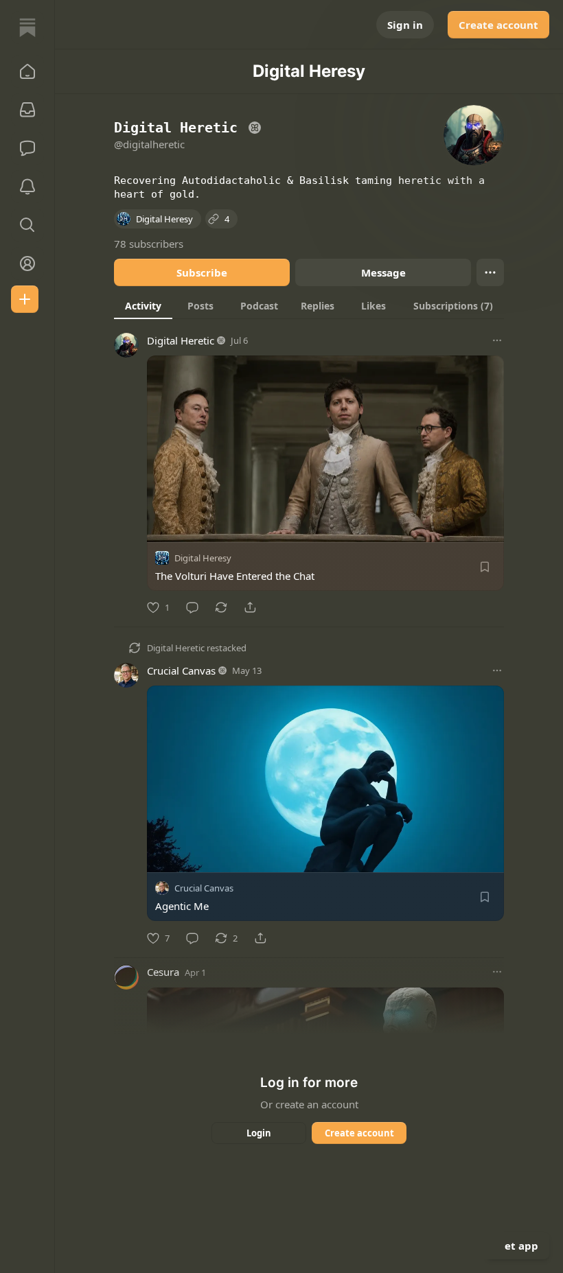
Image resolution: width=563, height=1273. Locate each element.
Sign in (405, 25)
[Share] (250, 607)
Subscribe (201, 272)
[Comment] (192, 607)
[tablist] (309, 305)
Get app (517, 1245)
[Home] (27, 27)
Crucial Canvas (181, 670)
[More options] (497, 340)
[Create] (24, 299)
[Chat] (27, 148)
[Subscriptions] (27, 109)
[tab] (143, 305)
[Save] (485, 567)
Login (258, 1133)
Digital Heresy (202, 558)
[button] (27, 71)
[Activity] (27, 186)
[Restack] (221, 607)
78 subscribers (148, 243)
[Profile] (27, 263)
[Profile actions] (490, 272)
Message (383, 272)
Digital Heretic (180, 340)
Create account (498, 25)
